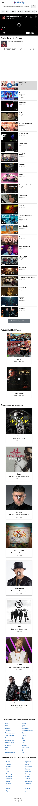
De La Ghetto (19, 550)
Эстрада (20, 11)
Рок (7, 11)
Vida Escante (19, 393)
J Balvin (19, 665)
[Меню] (3, 2)
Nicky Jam (19, 41)
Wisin (19, 436)
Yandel (19, 626)
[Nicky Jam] (4, 44)
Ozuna (19, 474)
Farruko (19, 512)
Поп (3, 11)
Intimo (19, 359)
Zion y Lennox (19, 703)
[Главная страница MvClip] (19, 2)
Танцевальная (29, 11)
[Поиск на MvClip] (34, 6)
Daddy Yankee (19, 588)
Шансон (13, 11)
